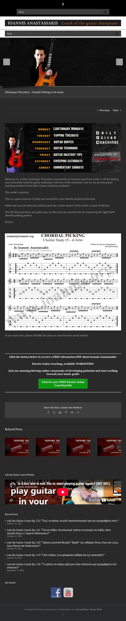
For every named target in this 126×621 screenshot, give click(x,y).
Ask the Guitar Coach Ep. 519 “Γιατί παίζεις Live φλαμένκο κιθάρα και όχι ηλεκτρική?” (56, 555)
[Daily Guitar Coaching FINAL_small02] (63, 147)
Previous (105, 110)
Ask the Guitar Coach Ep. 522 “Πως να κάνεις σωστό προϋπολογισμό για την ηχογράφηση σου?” (63, 520)
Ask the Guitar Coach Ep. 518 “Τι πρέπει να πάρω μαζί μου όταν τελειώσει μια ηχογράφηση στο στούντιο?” (61, 565)
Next (115, 110)
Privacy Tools (96, 609)
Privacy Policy (82, 609)
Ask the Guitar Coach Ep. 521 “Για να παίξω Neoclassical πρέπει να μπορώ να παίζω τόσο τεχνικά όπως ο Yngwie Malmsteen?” (59, 531)
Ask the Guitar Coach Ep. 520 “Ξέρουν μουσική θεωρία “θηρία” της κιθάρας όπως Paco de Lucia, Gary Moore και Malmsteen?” (62, 544)
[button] (7, 446)
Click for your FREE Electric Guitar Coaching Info (63, 384)
